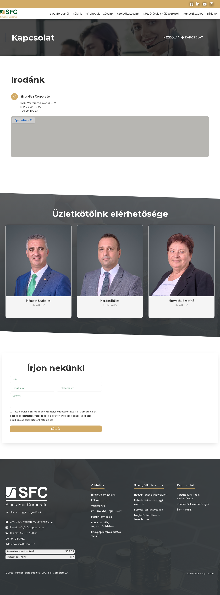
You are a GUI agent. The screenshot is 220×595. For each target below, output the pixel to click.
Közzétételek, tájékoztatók (161, 14)
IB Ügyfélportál (59, 14)
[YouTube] (204, 4)
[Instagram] (211, 4)
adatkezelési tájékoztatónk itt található (31, 419)
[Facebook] (191, 4)
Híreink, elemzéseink (99, 14)
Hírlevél (212, 14)
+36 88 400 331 (29, 110)
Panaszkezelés (193, 14)
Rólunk (77, 14)
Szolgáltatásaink (128, 14)
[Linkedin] (197, 4)
